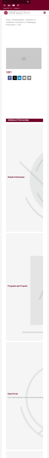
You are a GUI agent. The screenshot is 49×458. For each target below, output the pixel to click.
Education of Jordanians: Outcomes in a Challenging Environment (21, 22)
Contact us (17, 8)
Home (8, 20)
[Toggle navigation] (44, 13)
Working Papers (18, 20)
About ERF (6, 8)
